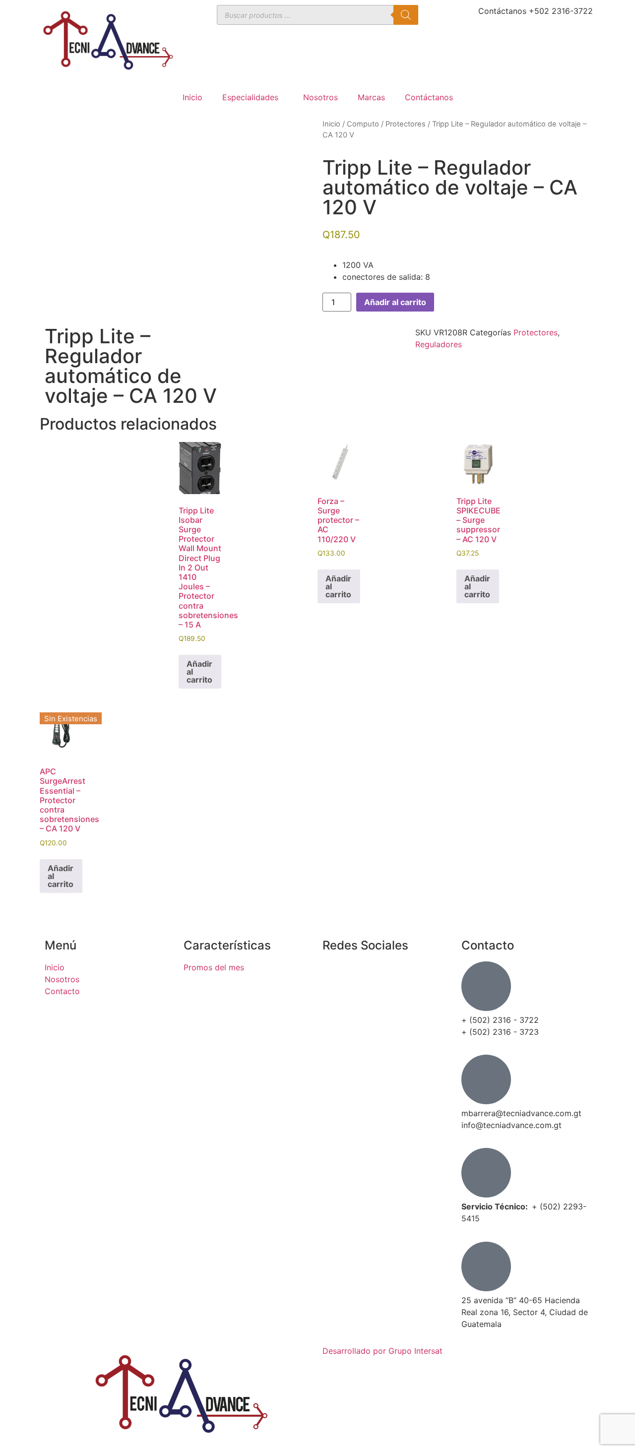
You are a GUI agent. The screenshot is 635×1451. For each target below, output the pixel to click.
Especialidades (250, 97)
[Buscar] (405, 15)
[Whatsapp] (334, 1029)
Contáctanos (429, 97)
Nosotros (320, 97)
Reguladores (438, 344)
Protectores (405, 124)
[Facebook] (334, 973)
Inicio (192, 97)
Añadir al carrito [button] (199, 672)
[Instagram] (334, 1001)
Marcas (371, 97)
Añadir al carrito (395, 302)
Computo (363, 124)
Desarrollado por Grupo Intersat (382, 1351)
